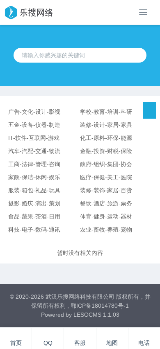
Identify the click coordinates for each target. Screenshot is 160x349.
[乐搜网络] (28, 12)
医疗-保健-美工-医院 (106, 177)
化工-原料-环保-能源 (106, 138)
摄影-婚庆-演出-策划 (34, 203)
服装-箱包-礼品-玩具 (34, 190)
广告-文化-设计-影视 (34, 111)
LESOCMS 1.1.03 (96, 314)
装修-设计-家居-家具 (106, 125)
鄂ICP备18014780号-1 (100, 305)
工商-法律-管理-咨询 (34, 164)
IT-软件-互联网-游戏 (33, 138)
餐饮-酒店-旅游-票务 (106, 203)
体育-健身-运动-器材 (106, 216)
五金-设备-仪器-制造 (34, 125)
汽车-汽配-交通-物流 (34, 151)
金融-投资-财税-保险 (106, 151)
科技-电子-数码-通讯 (34, 229)
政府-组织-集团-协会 (106, 164)
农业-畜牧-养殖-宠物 (106, 229)
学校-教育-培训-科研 (106, 111)
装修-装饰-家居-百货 (106, 190)
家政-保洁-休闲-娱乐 (34, 177)
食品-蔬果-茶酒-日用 (34, 216)
